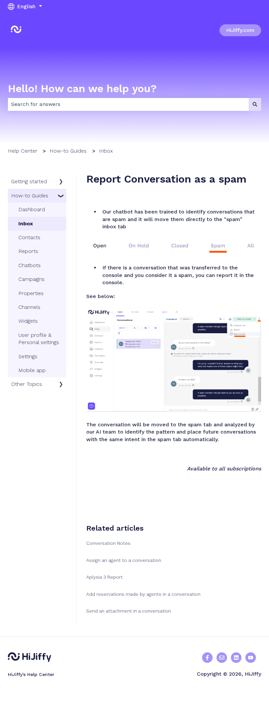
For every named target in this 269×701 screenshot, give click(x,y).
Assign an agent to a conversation (123, 560)
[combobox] (128, 104)
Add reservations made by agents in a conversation (143, 594)
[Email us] (222, 657)
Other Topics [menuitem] (26, 384)
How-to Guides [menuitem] (29, 195)
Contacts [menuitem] (29, 237)
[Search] (255, 104)
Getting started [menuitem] (29, 181)
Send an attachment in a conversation (128, 610)
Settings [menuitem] (27, 356)
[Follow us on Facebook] (207, 657)
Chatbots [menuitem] (29, 265)
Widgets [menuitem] (28, 321)
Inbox (106, 151)
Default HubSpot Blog (65, 30)
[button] (61, 182)
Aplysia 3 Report (104, 577)
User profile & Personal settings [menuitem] (38, 338)
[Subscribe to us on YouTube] (250, 657)
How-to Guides (68, 151)
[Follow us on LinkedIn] (236, 657)
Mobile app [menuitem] (32, 370)
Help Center (22, 151)
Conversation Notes (108, 543)
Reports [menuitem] (28, 251)
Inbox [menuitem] (25, 223)
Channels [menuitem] (29, 307)
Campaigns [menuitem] (31, 279)
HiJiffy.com (240, 30)
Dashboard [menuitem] (31, 209)
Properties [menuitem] (31, 293)
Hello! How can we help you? (82, 88)
